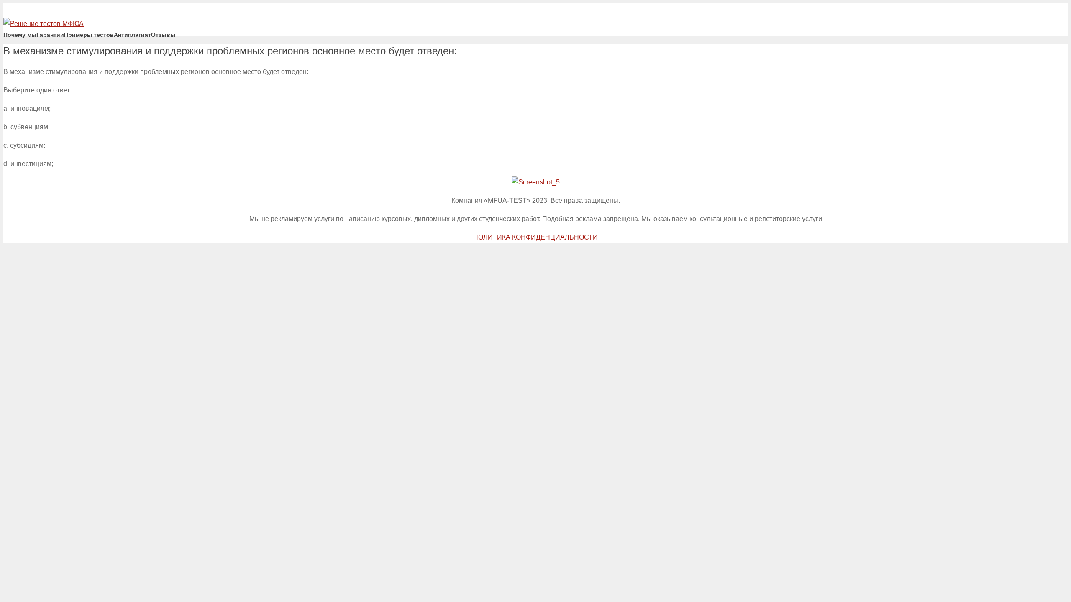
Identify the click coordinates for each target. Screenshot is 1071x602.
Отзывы (163, 34)
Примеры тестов (89, 34)
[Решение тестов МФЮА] (43, 23)
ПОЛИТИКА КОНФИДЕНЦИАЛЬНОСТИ (535, 237)
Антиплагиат (132, 34)
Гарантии (50, 34)
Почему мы (19, 34)
